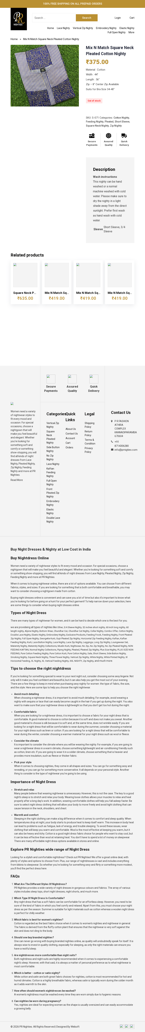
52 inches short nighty (94, 627)
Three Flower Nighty (59, 657)
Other (60, 627)
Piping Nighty (64, 649)
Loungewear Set (119, 642)
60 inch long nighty (115, 627)
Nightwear (76, 646)
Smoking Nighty (19, 657)
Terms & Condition (90, 441)
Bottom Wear (46, 631)
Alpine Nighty (31, 631)
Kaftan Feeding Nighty (51, 472)
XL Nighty (36, 661)
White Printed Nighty (114, 657)
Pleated (109, 121)
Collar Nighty (96, 631)
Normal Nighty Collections (43, 649)
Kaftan (115, 638)
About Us (71, 429)
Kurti (29, 642)
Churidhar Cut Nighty (79, 631)
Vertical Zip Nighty (83, 28)
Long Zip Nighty (102, 642)
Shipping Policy (89, 425)
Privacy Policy (89, 450)
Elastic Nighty (127, 28)
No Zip (85, 646)
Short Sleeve (122, 121)
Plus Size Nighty (108, 649)
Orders (69, 447)
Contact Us (72, 433)
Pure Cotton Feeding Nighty (34, 653)
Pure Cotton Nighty (77, 653)
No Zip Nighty (50, 457)
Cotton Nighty (121, 117)
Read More (17, 480)
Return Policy (88, 433)
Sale (90, 653)
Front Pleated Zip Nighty (53, 493)
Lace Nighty (63, 28)
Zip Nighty (116, 125)
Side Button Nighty (53, 449)
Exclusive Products (75, 634)
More (131, 32)
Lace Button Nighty (42, 642)
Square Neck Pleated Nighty (51, 437)
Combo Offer (111, 631)
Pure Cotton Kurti (58, 653)
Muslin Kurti (63, 646)
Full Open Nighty (117, 32)
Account (70, 438)
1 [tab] (44, 103)
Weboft (75, 1026)
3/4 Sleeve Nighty (73, 627)
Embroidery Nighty (106, 28)
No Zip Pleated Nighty (116, 646)
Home (50, 28)
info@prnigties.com (126, 449)
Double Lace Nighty (53, 519)
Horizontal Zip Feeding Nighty (96, 638)
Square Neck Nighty (97, 125)
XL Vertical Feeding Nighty (55, 661)
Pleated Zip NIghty (89, 649)
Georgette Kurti (47, 638)
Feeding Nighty (94, 121)
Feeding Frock (93, 634)
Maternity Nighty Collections (42, 646)
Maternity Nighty (19, 646)
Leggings (88, 642)
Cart (68, 442)
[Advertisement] (72, 339)
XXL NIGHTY (76, 661)
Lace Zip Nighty (74, 642)
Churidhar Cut (61, 631)
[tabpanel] (45, 75)
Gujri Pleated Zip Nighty (68, 638)
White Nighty (96, 657)
